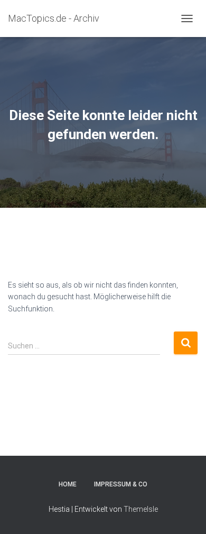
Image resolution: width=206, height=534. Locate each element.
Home (68, 484)
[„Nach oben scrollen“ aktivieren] (185, 513)
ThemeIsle (141, 509)
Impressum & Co (120, 484)
